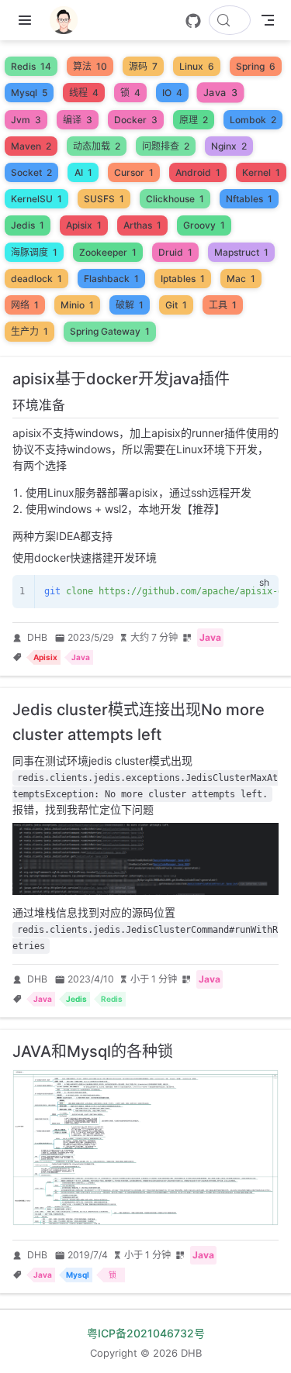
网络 (25, 305)
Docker (136, 120)
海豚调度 (34, 252)
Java (220, 93)
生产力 (29, 331)
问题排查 (165, 146)
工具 (223, 305)
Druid (175, 252)
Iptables (183, 278)
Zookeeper (108, 252)
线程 (84, 92)
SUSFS (104, 199)
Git (176, 305)
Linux (196, 66)
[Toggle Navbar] (268, 20)
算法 (90, 66)
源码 (143, 66)
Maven (31, 146)
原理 (193, 120)
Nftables (249, 199)
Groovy (204, 225)
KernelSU (36, 199)
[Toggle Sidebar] (27, 20)
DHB (37, 637)
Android (197, 172)
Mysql (29, 92)
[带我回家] (69, 20)
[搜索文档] (230, 20)
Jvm (26, 120)
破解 (130, 305)
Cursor (134, 172)
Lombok (253, 120)
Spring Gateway (110, 331)
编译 (77, 120)
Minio (77, 305)
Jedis (27, 225)
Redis (31, 66)
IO (172, 92)
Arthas (142, 225)
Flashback (111, 278)
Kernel (261, 172)
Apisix (84, 225)
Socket (31, 172)
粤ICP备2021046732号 (146, 1333)
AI (83, 172)
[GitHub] (193, 21)
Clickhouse (175, 199)
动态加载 (96, 146)
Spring (255, 66)
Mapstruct (241, 252)
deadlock (36, 278)
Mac (241, 278)
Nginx (229, 146)
